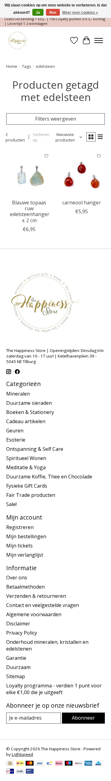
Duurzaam (18, 667)
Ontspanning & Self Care (34, 449)
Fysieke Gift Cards (26, 485)
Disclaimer (18, 623)
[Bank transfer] (20, 772)
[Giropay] (10, 772)
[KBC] (98, 764)
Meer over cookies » (80, 12)
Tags (26, 66)
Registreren (20, 527)
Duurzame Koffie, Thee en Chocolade (49, 476)
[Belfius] (78, 764)
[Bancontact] (49, 764)
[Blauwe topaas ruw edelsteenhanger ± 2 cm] (29, 173)
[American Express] (88, 764)
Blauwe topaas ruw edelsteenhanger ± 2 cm (29, 211)
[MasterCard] (30, 764)
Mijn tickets (19, 545)
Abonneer (83, 717)
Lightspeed (22, 754)
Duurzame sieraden (29, 403)
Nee (52, 12)
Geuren (14, 430)
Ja (38, 12)
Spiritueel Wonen (26, 458)
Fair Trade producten (30, 495)
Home (11, 66)
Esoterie (15, 439)
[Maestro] (69, 764)
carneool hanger (81, 202)
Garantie (16, 658)
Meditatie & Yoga (26, 467)
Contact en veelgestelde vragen (42, 605)
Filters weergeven (55, 118)
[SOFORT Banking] (59, 764)
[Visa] (39, 764)
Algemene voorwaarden (33, 614)
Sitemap (15, 676)
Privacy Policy (21, 632)
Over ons (16, 577)
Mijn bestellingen (26, 536)
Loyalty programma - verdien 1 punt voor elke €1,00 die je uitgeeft (54, 689)
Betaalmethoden (25, 586)
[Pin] (30, 772)
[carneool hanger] (82, 173)
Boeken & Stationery (30, 412)
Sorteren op (41, 137)
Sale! (11, 504)
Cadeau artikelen (25, 421)
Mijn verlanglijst (24, 554)
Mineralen (18, 393)
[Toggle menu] (98, 40)
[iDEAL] (20, 764)
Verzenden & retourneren (36, 596)
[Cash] (10, 764)
